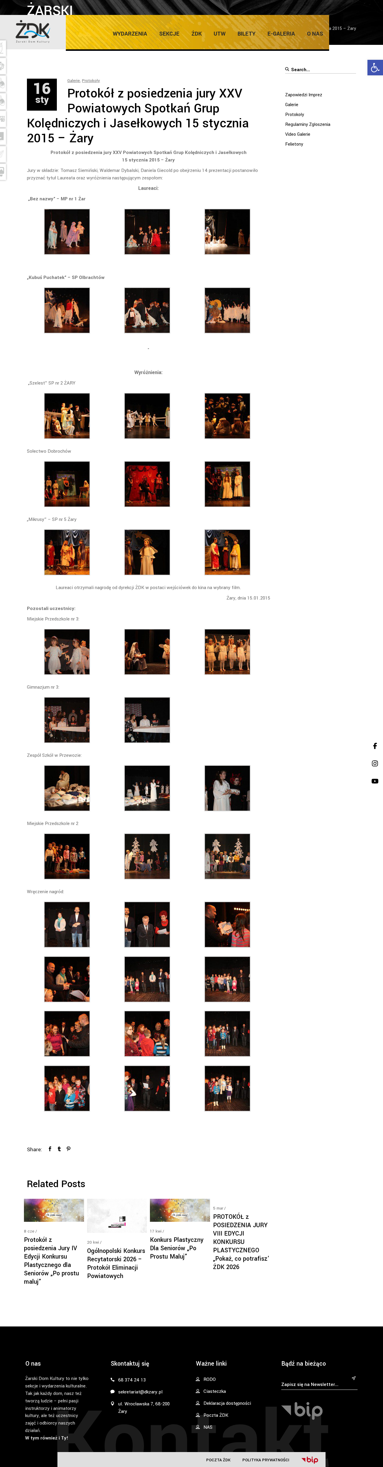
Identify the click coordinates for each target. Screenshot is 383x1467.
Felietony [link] (294, 144)
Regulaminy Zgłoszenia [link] (307, 124)
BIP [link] (309, 1460)
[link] (375, 67)
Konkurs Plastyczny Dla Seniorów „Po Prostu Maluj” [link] (176, 1248)
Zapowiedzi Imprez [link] (303, 95)
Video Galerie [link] (297, 134)
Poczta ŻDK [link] (218, 1460)
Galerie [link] (73, 80)
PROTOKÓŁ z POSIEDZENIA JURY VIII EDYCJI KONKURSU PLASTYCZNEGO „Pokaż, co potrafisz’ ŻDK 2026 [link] (241, 1242)
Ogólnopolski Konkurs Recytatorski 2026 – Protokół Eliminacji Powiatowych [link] (116, 1263)
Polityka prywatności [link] (265, 1460)
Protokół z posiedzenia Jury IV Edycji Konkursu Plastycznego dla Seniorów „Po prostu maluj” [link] (51, 1261)
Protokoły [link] (91, 80)
